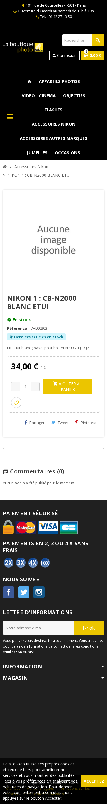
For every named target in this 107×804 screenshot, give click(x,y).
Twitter (23, 592)
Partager (37, 422)
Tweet (63, 422)
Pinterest (88, 422)
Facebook (8, 592)
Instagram (39, 592)
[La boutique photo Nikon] (23, 46)
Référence (17, 328)
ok (91, 627)
